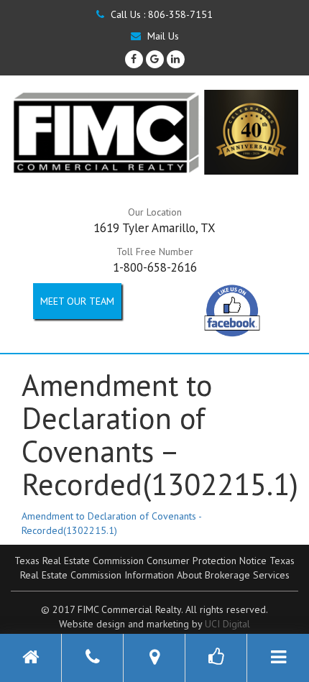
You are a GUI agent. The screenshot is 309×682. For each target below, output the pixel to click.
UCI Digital (227, 623)
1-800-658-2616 (155, 267)
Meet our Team (77, 301)
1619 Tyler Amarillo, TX (154, 228)
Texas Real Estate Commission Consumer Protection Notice (140, 560)
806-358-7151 (180, 14)
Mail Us (161, 35)
